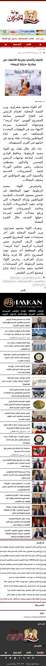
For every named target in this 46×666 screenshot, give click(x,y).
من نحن (41, 624)
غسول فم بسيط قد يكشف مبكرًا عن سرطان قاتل (23, 594)
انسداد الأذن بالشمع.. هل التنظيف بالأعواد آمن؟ (23, 590)
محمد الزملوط (15, 277)
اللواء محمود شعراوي (25, 281)
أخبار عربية (17, 44)
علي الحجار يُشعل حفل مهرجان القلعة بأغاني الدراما (22, 586)
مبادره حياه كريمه (38, 284)
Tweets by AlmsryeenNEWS (35, 617)
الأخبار (28, 44)
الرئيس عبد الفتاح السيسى (31, 277)
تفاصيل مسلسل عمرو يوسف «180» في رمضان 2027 (22, 581)
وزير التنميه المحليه (9, 281)
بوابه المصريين (39, 281)
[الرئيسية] (40, 45)
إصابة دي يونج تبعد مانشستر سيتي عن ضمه (24, 577)
